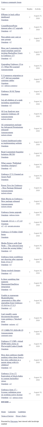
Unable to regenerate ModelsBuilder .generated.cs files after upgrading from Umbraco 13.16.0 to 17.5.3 (11, 300)
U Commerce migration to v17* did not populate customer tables (12, 78)
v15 (10, 289)
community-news (6, 335)
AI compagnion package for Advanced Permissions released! (12, 127)
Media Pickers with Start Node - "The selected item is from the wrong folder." (12, 245)
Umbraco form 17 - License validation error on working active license (11, 392)
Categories (12, 412)
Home (3, 412)
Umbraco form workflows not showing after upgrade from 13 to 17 (12, 259)
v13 (5, 226)
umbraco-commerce (10, 86)
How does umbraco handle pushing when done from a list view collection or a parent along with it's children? (12, 360)
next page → (6, 402)
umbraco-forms (14, 215)
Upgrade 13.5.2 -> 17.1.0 (11, 221)
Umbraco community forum (11, 2)
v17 (10, 31)
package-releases (6, 119)
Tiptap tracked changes (10, 270)
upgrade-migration (14, 226)
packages (12, 324)
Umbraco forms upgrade (11, 212)
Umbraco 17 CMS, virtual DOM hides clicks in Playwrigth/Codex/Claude (12, 343)
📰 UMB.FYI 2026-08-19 (12, 330)
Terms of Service (7, 416)
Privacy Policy (21, 416)
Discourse (14, 421)
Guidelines (22, 412)
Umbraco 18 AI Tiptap (10, 91)
